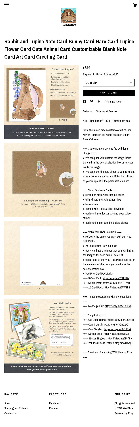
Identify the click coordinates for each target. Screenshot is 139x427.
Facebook (54, 403)
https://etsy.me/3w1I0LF (117, 334)
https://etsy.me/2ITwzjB (119, 343)
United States (103, 74)
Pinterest (54, 408)
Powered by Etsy (124, 413)
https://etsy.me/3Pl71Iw (119, 338)
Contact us (10, 413)
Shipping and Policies (16, 408)
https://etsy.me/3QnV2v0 (114, 324)
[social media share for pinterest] (99, 101)
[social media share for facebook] (85, 101)
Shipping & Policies (106, 111)
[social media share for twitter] (92, 101)
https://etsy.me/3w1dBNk (117, 329)
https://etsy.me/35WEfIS (117, 287)
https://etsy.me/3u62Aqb (121, 320)
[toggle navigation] (6, 4)
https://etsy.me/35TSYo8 (116, 283)
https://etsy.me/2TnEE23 (118, 306)
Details (87, 111)
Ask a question (113, 101)
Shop (7, 403)
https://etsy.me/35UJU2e (116, 278)
